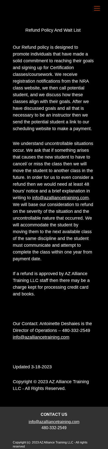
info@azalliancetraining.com (60, 197)
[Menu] (97, 8)
